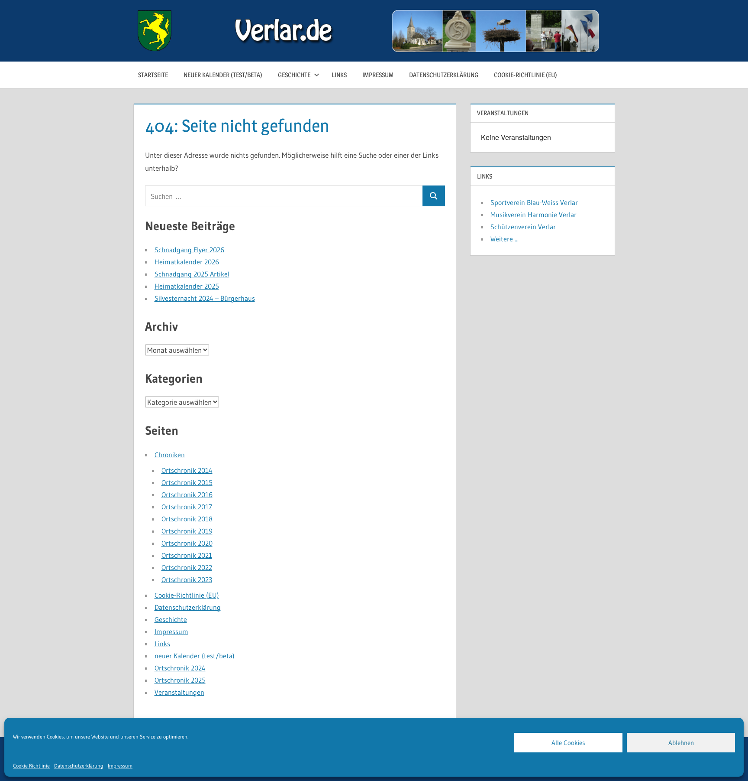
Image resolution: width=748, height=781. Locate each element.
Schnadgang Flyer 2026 (189, 249)
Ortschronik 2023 (186, 579)
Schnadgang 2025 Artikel (192, 274)
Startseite (153, 75)
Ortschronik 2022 (186, 567)
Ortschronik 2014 (187, 470)
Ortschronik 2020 (187, 543)
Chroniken (170, 454)
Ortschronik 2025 (180, 680)
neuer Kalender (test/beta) (223, 75)
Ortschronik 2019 (187, 531)
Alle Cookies (568, 743)
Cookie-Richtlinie (31, 765)
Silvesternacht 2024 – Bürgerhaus (205, 298)
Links (339, 75)
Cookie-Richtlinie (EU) (525, 75)
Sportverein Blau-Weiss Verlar (534, 202)
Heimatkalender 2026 (187, 261)
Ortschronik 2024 (180, 668)
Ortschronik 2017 (186, 506)
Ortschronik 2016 (187, 494)
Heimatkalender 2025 (187, 286)
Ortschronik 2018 (187, 518)
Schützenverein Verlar (523, 226)
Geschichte (294, 75)
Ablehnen (681, 743)
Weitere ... (504, 238)
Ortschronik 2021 (186, 555)
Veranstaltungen (179, 692)
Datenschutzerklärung (78, 765)
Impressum (120, 765)
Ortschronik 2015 (187, 482)
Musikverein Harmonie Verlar (533, 214)
